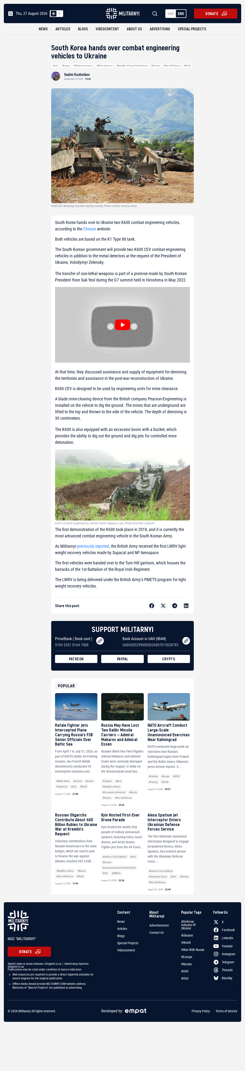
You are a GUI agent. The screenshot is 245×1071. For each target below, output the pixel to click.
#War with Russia (172, 65)
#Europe (66, 65)
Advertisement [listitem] (159, 925)
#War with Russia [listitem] (192, 950)
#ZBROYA (116, 873)
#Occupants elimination (114, 792)
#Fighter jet (61, 786)
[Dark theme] (59, 13)
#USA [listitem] (185, 978)
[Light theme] (53, 13)
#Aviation (153, 776)
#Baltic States (63, 781)
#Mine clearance (105, 65)
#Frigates (107, 781)
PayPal (122, 659)
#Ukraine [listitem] (187, 935)
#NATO (176, 776)
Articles (63, 29)
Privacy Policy (201, 1011)
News (43, 29)
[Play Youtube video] (122, 325)
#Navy (118, 781)
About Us (134, 29)
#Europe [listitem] (186, 957)
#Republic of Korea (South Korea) (132, 65)
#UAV (74, 786)
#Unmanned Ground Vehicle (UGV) (119, 867)
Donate (212, 13)
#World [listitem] (186, 942)
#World (187, 65)
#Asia (55, 65)
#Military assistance (83, 65)
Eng (181, 13)
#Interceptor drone (158, 876)
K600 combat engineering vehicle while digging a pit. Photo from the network (105, 523)
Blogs (83, 29)
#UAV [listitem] (185, 971)
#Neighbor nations (111, 786)
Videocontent (107, 29)
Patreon (76, 659)
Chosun (89, 228)
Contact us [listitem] (156, 932)
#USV (105, 873)
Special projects (192, 29)
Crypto (168, 659)
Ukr (171, 13)
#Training (153, 782)
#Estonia (77, 781)
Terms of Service (226, 1011)
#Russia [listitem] (186, 964)
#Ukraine (155, 65)
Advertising (160, 29)
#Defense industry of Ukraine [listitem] (188, 925)
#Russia (133, 792)
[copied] (100, 641)
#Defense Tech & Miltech (115, 856)
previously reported (93, 546)
